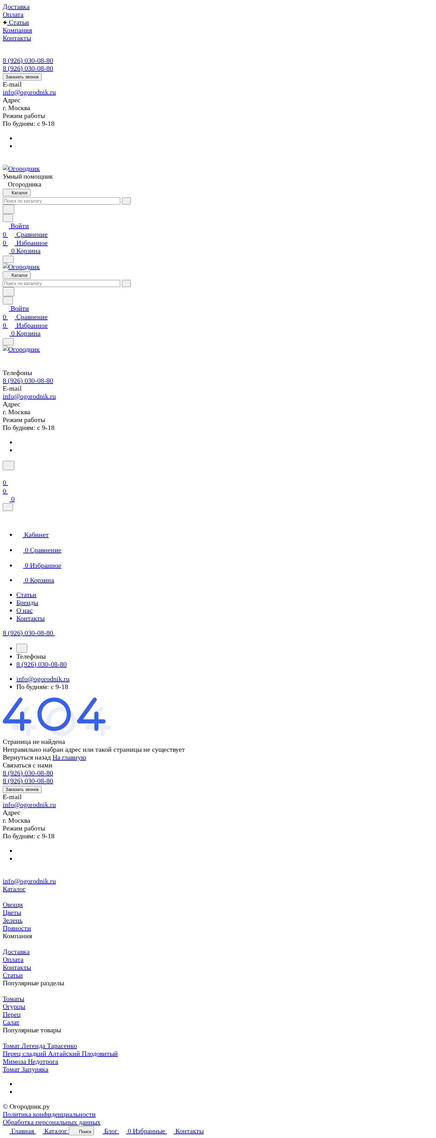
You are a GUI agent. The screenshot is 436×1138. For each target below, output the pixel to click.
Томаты (13, 998)
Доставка (16, 951)
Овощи (13, 904)
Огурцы (14, 1006)
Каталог (14, 889)
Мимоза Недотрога (30, 1061)
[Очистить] (126, 201)
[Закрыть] (8, 507)
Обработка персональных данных (51, 1122)
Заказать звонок (22, 76)
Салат (11, 1022)
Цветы (12, 912)
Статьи (13, 975)
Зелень (12, 920)
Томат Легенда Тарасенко (40, 1045)
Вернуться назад (27, 757)
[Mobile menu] (8, 341)
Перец (12, 1014)
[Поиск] (8, 465)
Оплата (13, 959)
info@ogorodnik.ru (29, 92)
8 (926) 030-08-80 (28, 60)
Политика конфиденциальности (49, 1114)
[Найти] (8, 209)
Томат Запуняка (25, 1069)
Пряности (17, 928)
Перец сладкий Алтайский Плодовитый (60, 1053)
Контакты (17, 967)
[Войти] (6, 474)
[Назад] (21, 648)
